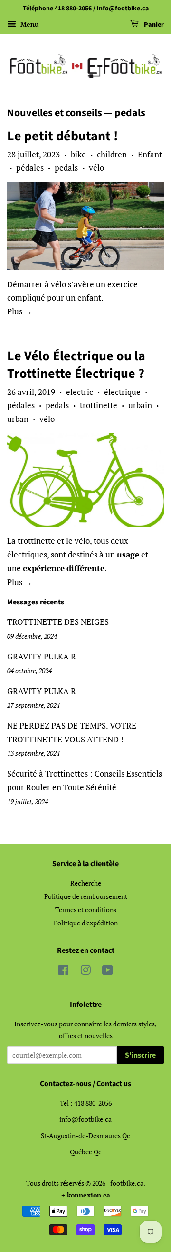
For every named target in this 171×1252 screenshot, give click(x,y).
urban (17, 418)
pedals (66, 167)
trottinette (98, 405)
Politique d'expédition (86, 922)
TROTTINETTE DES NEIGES (58, 621)
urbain (140, 405)
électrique (122, 391)
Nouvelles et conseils (54, 112)
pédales (30, 167)
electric (79, 391)
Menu (29, 23)
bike (78, 154)
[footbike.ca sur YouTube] (107, 971)
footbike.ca (126, 1183)
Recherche (85, 882)
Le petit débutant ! (62, 136)
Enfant (150, 154)
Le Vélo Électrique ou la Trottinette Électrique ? (76, 365)
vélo (96, 167)
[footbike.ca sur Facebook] (63, 971)
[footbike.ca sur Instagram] (85, 971)
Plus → (19, 311)
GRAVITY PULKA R (41, 656)
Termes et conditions (85, 909)
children (112, 154)
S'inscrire (140, 1055)
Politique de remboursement (85, 896)
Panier (153, 24)
